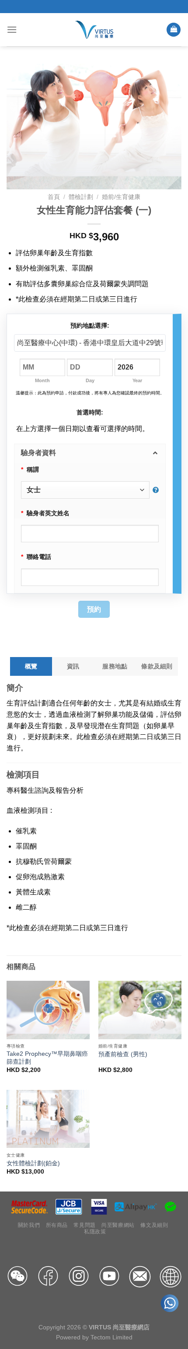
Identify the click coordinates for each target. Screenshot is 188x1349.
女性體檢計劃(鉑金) (33, 1163)
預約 (94, 609)
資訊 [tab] (73, 666)
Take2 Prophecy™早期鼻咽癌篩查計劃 (47, 1058)
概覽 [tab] (31, 666)
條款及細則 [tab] (156, 666)
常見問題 (84, 1225)
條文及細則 (154, 1225)
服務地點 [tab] (114, 666)
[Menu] (12, 29)
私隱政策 (95, 1232)
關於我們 (29, 1225)
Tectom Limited (111, 1337)
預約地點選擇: (89, 325)
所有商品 (57, 1225)
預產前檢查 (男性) (122, 1054)
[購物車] (174, 30)
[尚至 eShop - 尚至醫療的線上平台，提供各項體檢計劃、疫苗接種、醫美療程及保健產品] (94, 29)
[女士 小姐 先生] (90, 490)
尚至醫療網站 (118, 1225)
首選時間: (90, 412)
